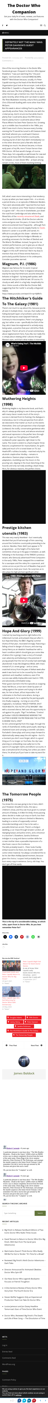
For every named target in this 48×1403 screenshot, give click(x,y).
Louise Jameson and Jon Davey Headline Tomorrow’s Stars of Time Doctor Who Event (23, 1308)
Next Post (35, 1045)
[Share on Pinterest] (34, 1400)
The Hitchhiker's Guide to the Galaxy (24, 1031)
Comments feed (9, 1358)
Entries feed (7, 1351)
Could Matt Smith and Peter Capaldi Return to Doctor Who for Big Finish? (11, 975)
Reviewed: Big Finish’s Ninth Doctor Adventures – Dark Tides (24, 1262)
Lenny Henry (15, 1022)
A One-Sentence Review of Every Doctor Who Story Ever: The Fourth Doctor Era (23, 1289)
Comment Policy (9, 1380)
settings (18, 1395)
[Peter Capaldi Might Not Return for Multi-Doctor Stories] (33, 971)
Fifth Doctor (33, 1017)
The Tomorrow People (24, 1035)
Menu (6, 33)
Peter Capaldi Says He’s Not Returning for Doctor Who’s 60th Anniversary (11, 1001)
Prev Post (13, 1045)
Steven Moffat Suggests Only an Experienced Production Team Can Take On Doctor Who (23, 1298)
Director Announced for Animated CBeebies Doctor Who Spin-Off (22, 1271)
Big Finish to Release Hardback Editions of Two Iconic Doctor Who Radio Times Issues (23, 1231)
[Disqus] (24, 1114)
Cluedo (42, 228)
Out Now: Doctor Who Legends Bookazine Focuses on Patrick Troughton (22, 1280)
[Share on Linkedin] (29, 1400)
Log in (4, 1345)
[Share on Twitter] (24, 1400)
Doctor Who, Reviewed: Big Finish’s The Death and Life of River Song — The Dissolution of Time (24, 1317)
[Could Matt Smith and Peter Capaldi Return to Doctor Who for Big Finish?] (11, 965)
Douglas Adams (16, 1017)
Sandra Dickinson (24, 1026)
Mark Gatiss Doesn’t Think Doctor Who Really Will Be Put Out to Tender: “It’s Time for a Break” (24, 1252)
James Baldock (39, 58)
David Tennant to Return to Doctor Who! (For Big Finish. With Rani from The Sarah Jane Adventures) (24, 1242)
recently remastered (28, 216)
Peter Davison (32, 1022)
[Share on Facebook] (19, 1400)
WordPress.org (8, 1364)
